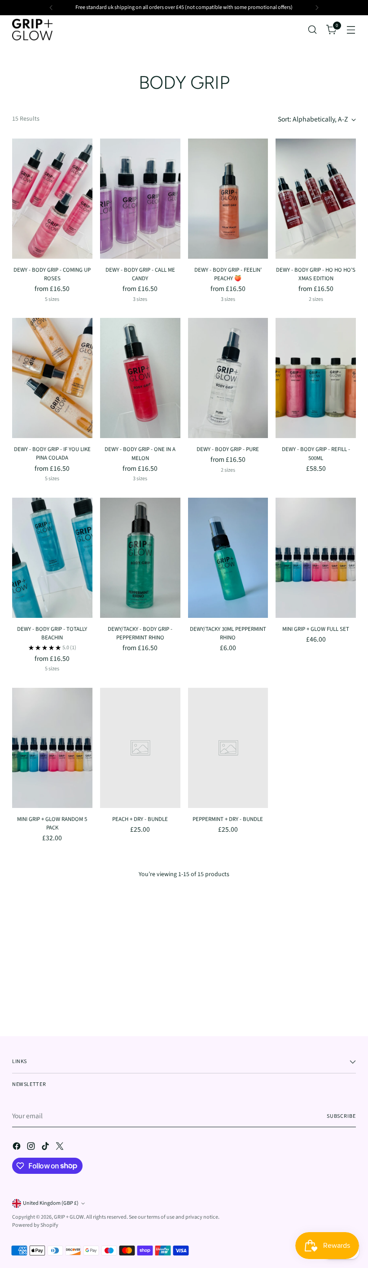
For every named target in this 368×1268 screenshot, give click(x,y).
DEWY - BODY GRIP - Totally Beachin (52, 633)
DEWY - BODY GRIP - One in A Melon (140, 453)
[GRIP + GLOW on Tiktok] (46, 1148)
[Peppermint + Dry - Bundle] (228, 748)
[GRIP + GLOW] (32, 29)
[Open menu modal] (351, 30)
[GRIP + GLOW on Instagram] (31, 1148)
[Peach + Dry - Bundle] (140, 748)
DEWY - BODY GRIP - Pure (228, 449)
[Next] (317, 7)
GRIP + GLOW (69, 1217)
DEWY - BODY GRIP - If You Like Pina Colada (52, 453)
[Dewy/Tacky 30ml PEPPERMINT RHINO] (228, 558)
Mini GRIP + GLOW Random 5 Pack (52, 823)
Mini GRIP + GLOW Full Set (315, 629)
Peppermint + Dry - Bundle (228, 819)
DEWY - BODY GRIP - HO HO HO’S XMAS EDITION (315, 274)
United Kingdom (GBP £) (51, 1203)
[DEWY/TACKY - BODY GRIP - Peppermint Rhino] (140, 558)
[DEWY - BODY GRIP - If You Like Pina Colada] (52, 378)
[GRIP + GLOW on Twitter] (60, 1148)
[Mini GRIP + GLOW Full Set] (316, 558)
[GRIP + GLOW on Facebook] (17, 1148)
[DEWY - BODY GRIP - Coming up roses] (52, 199)
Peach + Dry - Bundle (140, 819)
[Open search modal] (312, 30)
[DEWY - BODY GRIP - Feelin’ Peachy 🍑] (228, 199)
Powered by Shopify (35, 1225)
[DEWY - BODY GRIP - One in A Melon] (140, 378)
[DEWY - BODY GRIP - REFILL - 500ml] (316, 378)
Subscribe (341, 1116)
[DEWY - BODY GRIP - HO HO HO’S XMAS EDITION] (316, 199)
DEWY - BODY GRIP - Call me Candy (140, 274)
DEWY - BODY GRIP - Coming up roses (52, 274)
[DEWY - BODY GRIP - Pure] (228, 378)
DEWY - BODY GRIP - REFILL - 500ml (316, 453)
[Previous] (51, 7)
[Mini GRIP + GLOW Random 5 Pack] (52, 748)
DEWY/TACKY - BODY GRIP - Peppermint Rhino (140, 633)
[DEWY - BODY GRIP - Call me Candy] (140, 199)
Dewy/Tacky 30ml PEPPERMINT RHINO (228, 633)
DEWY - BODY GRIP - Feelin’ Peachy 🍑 (228, 274)
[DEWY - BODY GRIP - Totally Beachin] (52, 558)
